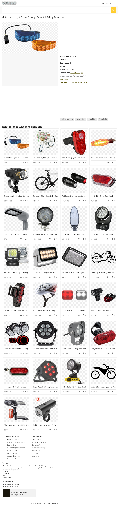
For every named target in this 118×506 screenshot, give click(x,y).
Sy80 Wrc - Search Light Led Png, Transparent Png (22, 272)
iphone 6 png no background (16, 448)
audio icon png (12, 451)
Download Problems (79, 82)
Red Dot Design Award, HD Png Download (49, 425)
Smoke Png (35, 456)
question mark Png (38, 448)
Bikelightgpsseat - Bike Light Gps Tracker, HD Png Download (26, 425)
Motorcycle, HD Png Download (103, 272)
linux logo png (12, 453)
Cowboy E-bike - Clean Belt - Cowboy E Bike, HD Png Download (57, 196)
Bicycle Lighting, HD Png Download (17, 196)
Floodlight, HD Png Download (74, 387)
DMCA (5, 476)
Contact (5, 472)
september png (12, 459)
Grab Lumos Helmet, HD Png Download (48, 310)
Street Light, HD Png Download (16, 234)
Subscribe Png (37, 439)
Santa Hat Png (36, 451)
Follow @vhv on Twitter (10, 487)
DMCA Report (65, 82)
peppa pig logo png (13, 439)
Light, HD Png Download (103, 196)
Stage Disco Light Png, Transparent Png (48, 387)
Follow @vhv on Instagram (11, 484)
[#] (30, 37)
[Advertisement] (88, 38)
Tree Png (35, 453)
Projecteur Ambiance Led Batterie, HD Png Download (53, 349)
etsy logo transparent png (16, 442)
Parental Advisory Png (39, 442)
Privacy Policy (7, 478)
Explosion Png (36, 445)
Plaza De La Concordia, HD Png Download (20, 349)
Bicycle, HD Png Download (75, 310)
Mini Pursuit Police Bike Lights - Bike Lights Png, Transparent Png (86, 272)
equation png (11, 445)
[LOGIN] (115, 3)
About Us (6, 474)
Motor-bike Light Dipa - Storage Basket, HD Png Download (26, 158)
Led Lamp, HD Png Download (74, 349)
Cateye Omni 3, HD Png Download (104, 349)
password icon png (13, 456)
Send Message (77, 73)
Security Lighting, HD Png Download (46, 234)
